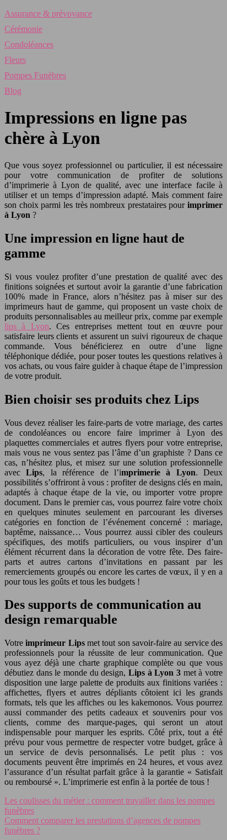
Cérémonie (23, 29)
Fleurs (15, 60)
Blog (12, 90)
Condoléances (28, 44)
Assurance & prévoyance (48, 13)
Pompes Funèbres (35, 75)
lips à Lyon (26, 326)
